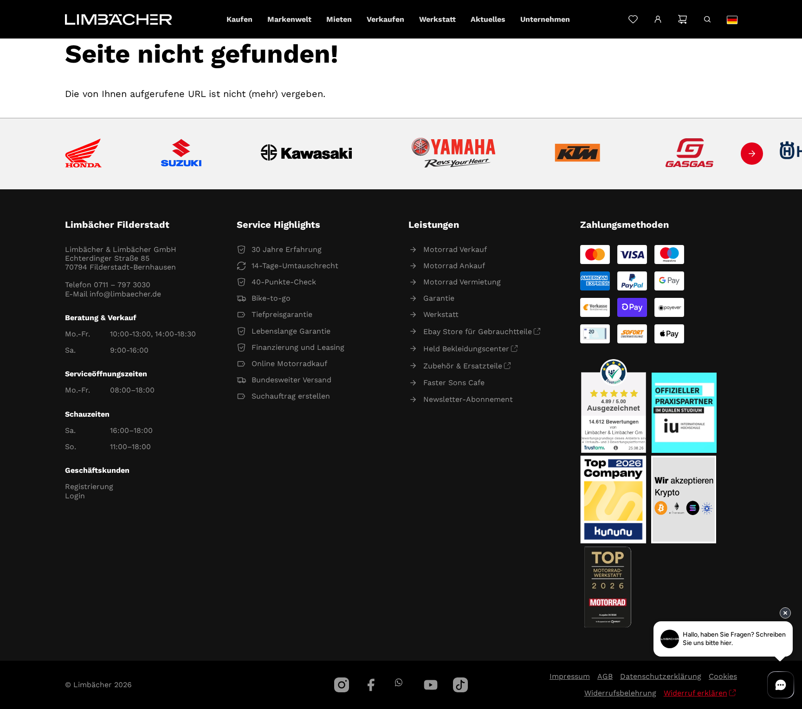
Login (75, 495)
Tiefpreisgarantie (282, 314)
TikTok (460, 684)
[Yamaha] (453, 153)
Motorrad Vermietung (462, 281)
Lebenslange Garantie (291, 331)
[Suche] (707, 19)
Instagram (341, 684)
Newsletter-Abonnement (468, 399)
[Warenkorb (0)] (682, 19)
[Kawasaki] (306, 153)
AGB (605, 676)
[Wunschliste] (633, 19)
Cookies (723, 676)
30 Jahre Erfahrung (287, 249)
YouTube (430, 684)
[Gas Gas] (690, 153)
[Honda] (83, 153)
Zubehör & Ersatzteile (462, 365)
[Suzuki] (181, 153)
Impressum (570, 676)
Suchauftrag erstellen (291, 396)
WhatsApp (398, 682)
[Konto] (658, 19)
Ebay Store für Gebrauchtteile (477, 331)
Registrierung (89, 486)
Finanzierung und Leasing (298, 347)
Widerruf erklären (695, 693)
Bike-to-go (271, 298)
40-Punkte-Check (284, 281)
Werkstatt (441, 314)
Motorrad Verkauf (455, 249)
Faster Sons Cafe (454, 382)
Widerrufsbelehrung (620, 693)
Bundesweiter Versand (291, 379)
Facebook (371, 684)
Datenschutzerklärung (660, 676)
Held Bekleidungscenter (466, 348)
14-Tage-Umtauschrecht (295, 265)
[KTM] (577, 153)
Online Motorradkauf (289, 363)
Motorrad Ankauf (454, 265)
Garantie (438, 298)
